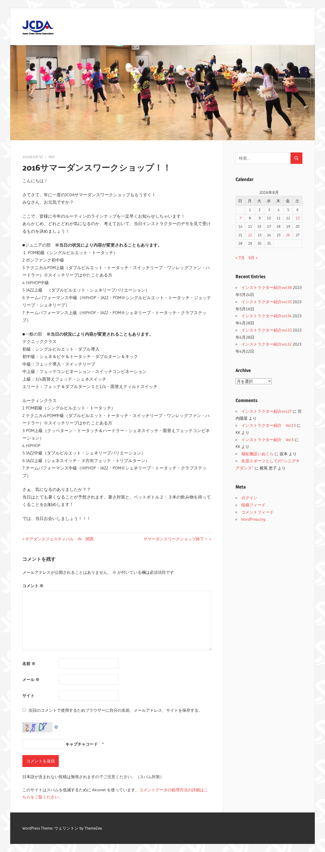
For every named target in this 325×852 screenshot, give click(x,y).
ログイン (249, 497)
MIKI (52, 157)
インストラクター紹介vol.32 (266, 344)
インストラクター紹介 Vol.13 (268, 425)
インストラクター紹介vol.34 (266, 315)
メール (30, 679)
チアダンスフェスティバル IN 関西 (59, 538)
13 (298, 218)
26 (288, 235)
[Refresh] (56, 725)
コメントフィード (257, 511)
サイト (28, 695)
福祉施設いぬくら (257, 453)
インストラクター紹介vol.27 (266, 411)
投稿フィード (253, 504)
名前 (28, 663)
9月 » (253, 257)
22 (250, 235)
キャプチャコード (81, 743)
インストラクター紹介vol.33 (266, 330)
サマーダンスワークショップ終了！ (175, 538)
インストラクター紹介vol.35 (266, 301)
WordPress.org (253, 519)
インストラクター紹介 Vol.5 (267, 439)
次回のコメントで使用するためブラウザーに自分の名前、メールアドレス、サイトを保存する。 (115, 710)
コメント (33, 585)
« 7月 (240, 257)
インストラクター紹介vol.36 (266, 287)
